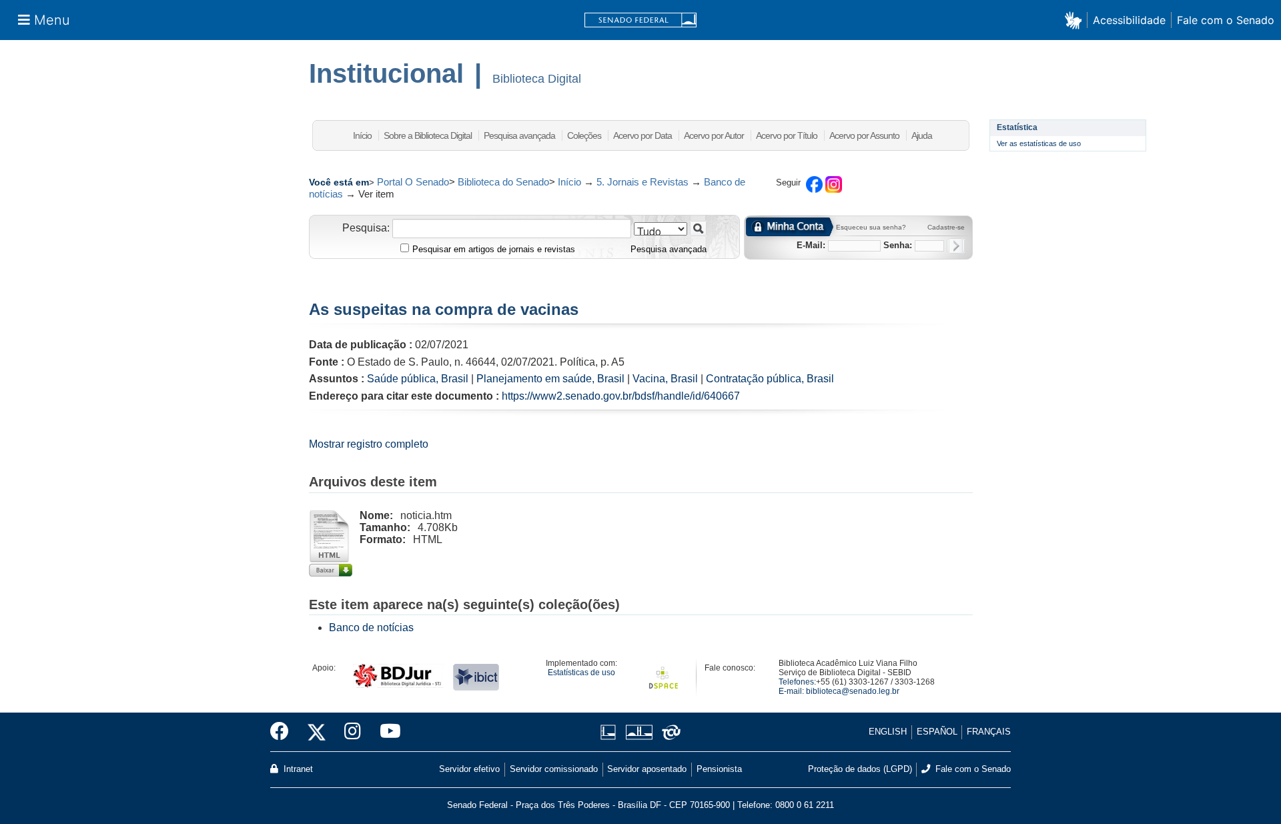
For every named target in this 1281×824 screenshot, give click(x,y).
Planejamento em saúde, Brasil (550, 378)
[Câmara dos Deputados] (610, 732)
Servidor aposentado (647, 769)
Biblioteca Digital (536, 78)
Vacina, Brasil (665, 378)
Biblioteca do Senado (503, 181)
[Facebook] (284, 732)
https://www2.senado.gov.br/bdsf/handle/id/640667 (621, 396)
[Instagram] (352, 732)
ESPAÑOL (937, 732)
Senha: (897, 245)
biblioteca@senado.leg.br (852, 691)
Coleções (584, 135)
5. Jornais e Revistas (642, 181)
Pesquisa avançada (519, 135)
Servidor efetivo (469, 769)
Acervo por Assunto (864, 135)
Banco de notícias (371, 627)
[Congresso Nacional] (638, 732)
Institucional (386, 73)
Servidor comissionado (554, 769)
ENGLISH (888, 732)
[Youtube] (385, 732)
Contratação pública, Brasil (770, 378)
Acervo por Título (786, 135)
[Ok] (956, 246)
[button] (1076, 20)
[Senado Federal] (640, 20)
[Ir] (698, 228)
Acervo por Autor (714, 135)
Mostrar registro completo (368, 444)
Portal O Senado (413, 181)
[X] (316, 732)
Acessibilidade (1129, 20)
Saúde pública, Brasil (417, 378)
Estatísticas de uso (581, 672)
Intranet (297, 769)
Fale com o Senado (1225, 20)
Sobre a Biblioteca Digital (428, 135)
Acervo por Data (642, 135)
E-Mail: (811, 245)
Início (362, 135)
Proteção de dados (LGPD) (860, 769)
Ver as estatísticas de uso (1039, 143)
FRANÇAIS (989, 732)
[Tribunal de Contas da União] (669, 732)
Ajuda (921, 135)
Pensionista (719, 769)
